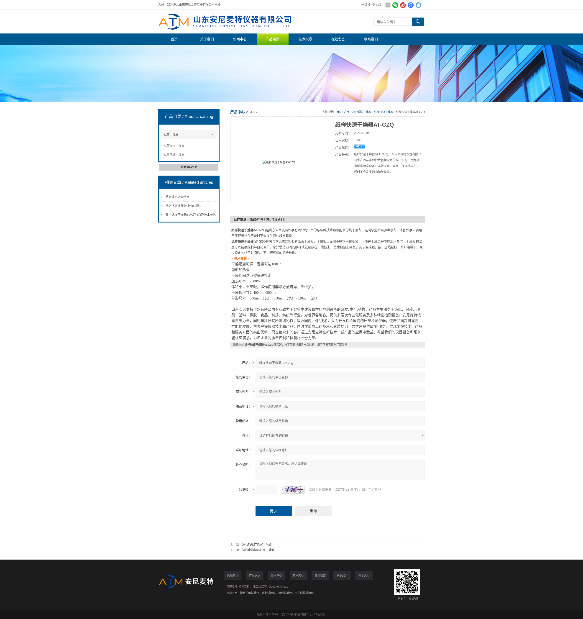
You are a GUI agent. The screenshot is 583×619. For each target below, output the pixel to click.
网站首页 (232, 575)
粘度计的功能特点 (177, 197)
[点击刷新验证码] (293, 490)
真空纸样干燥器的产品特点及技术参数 (191, 214)
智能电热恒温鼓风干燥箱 (258, 550)
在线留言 (338, 39)
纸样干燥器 (171, 134)
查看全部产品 (189, 167)
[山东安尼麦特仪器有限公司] (226, 21)
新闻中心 (240, 39)
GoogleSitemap (278, 586)
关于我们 (207, 39)
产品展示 (272, 39)
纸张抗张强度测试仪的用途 (183, 205)
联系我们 (371, 39)
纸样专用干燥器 (174, 145)
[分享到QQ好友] (418, 5)
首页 (174, 39)
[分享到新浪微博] (403, 5)
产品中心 (349, 112)
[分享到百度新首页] (410, 5)
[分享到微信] (395, 5)
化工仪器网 (260, 586)
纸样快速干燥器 (174, 154)
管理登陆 (231, 586)
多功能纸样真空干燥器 (257, 544)
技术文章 (305, 39)
